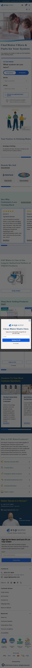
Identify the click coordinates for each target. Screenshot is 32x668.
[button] (3, 665)
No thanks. (16, 343)
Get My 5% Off (16, 340)
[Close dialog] (30, 320)
